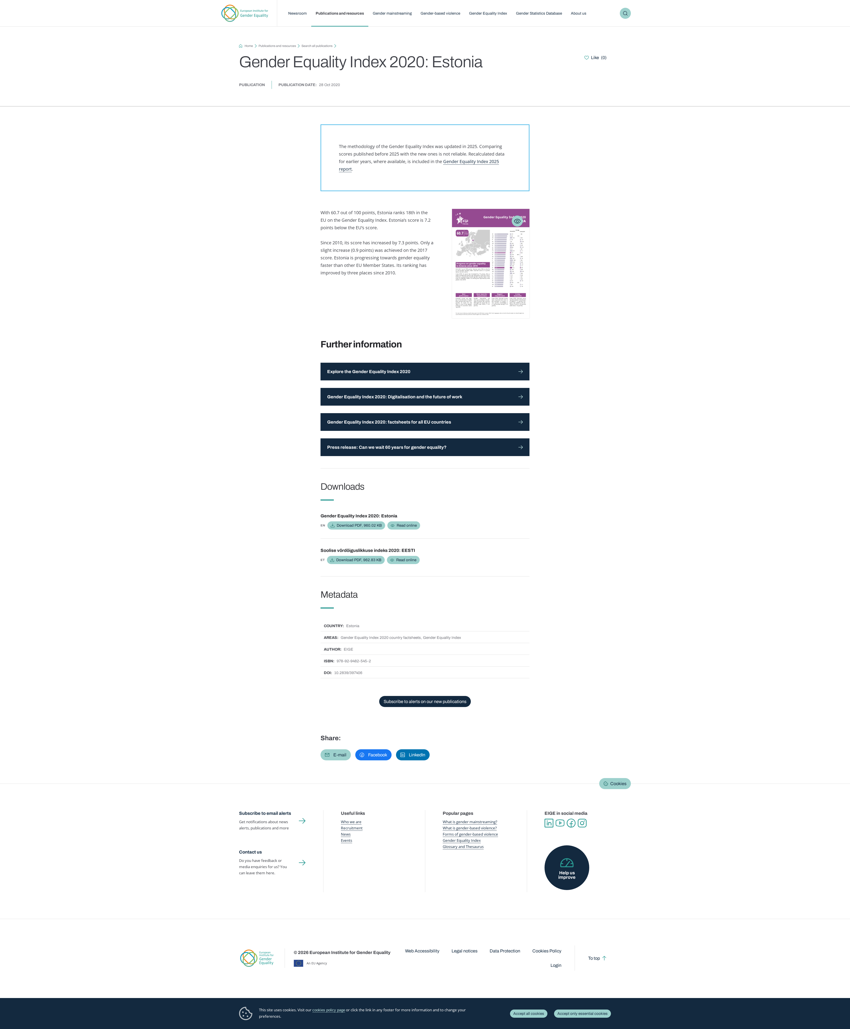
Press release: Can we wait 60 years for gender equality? (386, 447)
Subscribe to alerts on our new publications (425, 701)
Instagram (582, 823)
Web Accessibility (422, 950)
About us (578, 13)
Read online (407, 525)
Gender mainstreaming (392, 13)
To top (594, 958)
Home (249, 46)
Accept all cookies (528, 1014)
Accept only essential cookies (582, 1014)
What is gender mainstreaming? (470, 821)
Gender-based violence (440, 13)
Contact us (250, 852)
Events (346, 840)
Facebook (571, 823)
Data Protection (505, 950)
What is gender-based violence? (470, 828)
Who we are (351, 821)
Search (625, 13)
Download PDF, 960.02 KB (359, 525)
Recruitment (352, 828)
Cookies (618, 783)
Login (556, 965)
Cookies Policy (546, 950)
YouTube (560, 823)
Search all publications (316, 46)
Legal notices (464, 950)
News (346, 834)
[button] (336, 754)
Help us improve (567, 875)
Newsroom (297, 13)
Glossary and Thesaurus (463, 846)
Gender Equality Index (488, 13)
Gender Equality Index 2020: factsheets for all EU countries (389, 422)
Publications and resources (340, 13)
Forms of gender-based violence (470, 834)
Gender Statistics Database (539, 13)
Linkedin (549, 823)
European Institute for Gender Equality (244, 13)
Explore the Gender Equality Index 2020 (368, 371)
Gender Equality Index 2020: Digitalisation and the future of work (394, 396)
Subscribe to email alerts (265, 813)
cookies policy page (328, 1010)
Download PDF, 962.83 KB (358, 560)
